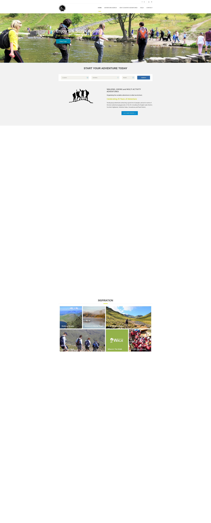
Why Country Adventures (128, 7)
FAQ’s (142, 7)
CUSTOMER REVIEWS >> (129, 113)
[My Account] (149, 2)
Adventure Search (110, 7)
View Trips (62, 41)
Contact (149, 7)
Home (100, 7)
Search (143, 77)
